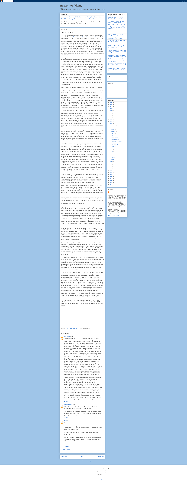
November (113, 127)
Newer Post (64, 456)
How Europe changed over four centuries (116, 60)
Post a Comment (66, 449)
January (113, 159)
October (113, 129)
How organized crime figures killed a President (116, 47)
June (112, 149)
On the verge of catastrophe (116, 141)
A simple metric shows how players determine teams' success (116, 36)
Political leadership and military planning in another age (116, 42)
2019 (111, 117)
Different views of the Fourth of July (115, 144)
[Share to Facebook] (88, 328)
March (112, 155)
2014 (111, 164)
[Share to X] (86, 328)
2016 (111, 123)
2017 (111, 121)
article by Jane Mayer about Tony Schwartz (86, 36)
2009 (111, 174)
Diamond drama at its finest (117, 56)
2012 (111, 168)
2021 (111, 113)
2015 (111, 161)
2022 (111, 110)
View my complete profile (113, 215)
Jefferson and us (114, 146)
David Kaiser (112, 192)
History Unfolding (71, 5)
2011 (111, 170)
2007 (111, 178)
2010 (111, 172)
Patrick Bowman (68, 404)
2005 (111, 182)
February (113, 157)
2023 (111, 108)
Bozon (65, 420)
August (112, 133)
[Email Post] (81, 328)
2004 (111, 184)
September (113, 131)
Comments (99, 474)
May (112, 151)
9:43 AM (66, 417)
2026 (111, 102)
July (112, 135)
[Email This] (84, 328)
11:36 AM (66, 446)
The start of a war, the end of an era (117, 51)
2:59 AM (66, 401)
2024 (111, 106)
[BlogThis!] (85, 328)
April (112, 153)
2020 (111, 115)
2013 (111, 166)
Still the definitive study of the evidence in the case (117, 65)
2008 (111, 176)
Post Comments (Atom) (85, 461)
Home (82, 456)
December (113, 125)
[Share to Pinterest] (89, 328)
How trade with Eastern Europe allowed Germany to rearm (117, 70)
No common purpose (115, 139)
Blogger (101, 479)
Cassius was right (114, 137)
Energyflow (67, 336)
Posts (97, 471)
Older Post (101, 456)
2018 (111, 119)
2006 (111, 180)
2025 (111, 104)
